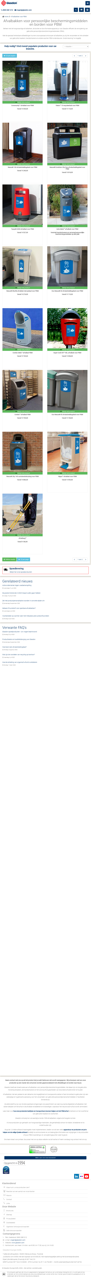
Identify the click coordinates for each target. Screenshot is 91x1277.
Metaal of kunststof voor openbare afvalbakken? (19, 608)
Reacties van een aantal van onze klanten (20, 1191)
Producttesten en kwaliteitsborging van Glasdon (18, 639)
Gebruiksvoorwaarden (14, 1230)
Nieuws (8, 1195)
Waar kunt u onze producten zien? (18, 1187)
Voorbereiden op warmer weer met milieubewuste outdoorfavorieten (25, 616)
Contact (9, 1199)
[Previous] (74, 56)
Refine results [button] (10, 559)
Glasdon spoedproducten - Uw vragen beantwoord (19, 632)
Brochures (9, 1211)
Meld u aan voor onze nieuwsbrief (45, 1158)
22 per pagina (10, 56)
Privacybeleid (10, 1219)
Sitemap (9, 1215)
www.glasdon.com (18, 1243)
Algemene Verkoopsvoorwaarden (17, 1227)
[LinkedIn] (76, 1176)
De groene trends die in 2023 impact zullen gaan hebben (21, 593)
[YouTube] (86, 1176)
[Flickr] (81, 1176)
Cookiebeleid (10, 1223)
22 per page (24, 559)
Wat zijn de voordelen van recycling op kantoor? (18, 654)
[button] (87, 10)
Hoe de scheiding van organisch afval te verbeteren (19, 662)
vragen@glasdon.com (24, 10)
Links (8, 1203)
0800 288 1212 (7, 10)
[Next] (86, 56)
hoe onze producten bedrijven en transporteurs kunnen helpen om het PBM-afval (40, 1111)
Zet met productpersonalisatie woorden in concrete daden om (23, 601)
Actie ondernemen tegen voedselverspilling (16, 585)
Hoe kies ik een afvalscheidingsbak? (14, 647)
